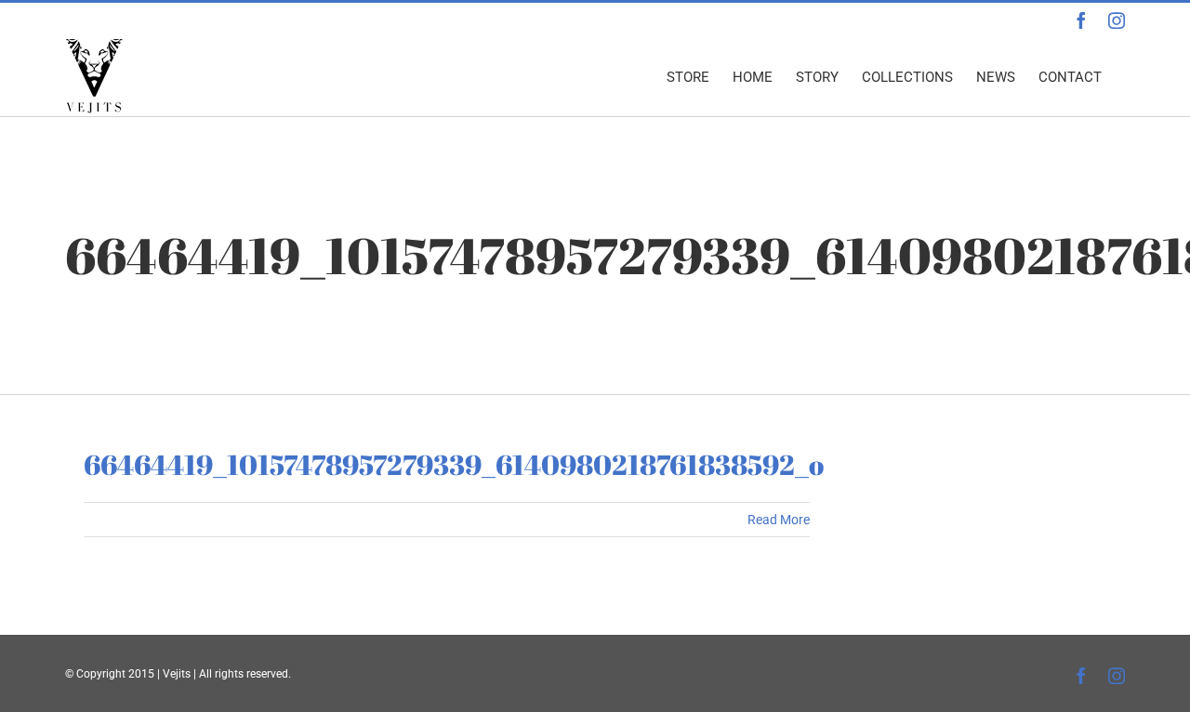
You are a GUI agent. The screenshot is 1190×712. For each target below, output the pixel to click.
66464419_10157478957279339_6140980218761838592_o (454, 464)
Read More (778, 519)
